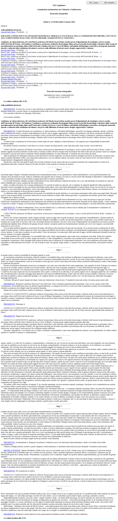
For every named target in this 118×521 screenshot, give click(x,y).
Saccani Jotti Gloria (8, 32)
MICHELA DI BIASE (12, 450)
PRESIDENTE (9, 109)
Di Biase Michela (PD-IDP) (11, 79)
